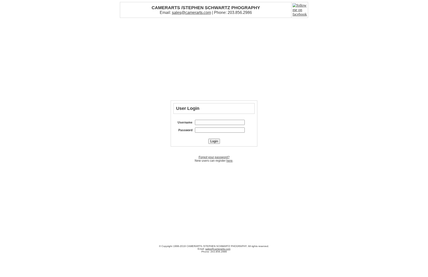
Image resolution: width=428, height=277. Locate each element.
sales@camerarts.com (191, 12)
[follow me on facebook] (300, 14)
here (229, 160)
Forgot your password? (214, 157)
